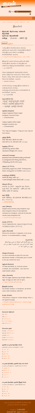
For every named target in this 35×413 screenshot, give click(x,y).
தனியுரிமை (24, 405)
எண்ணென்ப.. (10, 330)
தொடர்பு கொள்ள (14, 405)
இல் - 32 (6, 354)
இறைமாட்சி (8, 323)
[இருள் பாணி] (30, 14)
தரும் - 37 (6, 351)
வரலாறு (12, 402)
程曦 (5, 202)
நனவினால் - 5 (7, 372)
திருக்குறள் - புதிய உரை (22, 57)
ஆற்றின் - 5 (6, 368)
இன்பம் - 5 (6, 370)
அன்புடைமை (7, 318)
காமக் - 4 (6, 377)
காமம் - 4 (6, 375)
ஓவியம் (10, 43)
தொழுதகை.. (11, 339)
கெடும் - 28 (6, 356)
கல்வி (5, 314)
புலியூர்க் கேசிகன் (9, 57)
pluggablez (24, 412)
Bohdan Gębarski (9, 302)
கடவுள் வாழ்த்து (8, 321)
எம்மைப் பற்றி (27, 402)
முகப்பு (6, 402)
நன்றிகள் (18, 402)
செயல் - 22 (6, 395)
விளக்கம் (4, 43)
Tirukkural (17, 217)
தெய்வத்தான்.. (10, 337)
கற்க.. (8, 335)
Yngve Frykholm (9, 282)
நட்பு (6, 316)
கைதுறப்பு (13, 409)
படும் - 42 (6, 349)
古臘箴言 (10, 202)
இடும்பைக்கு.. (10, 333)
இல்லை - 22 (7, 358)
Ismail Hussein (8, 217)
